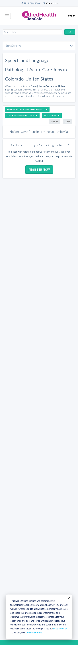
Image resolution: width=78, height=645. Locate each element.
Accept (68, 598)
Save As (54, 121)
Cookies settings (34, 632)
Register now (39, 169)
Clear (68, 121)
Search (69, 32)
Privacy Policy (60, 628)
